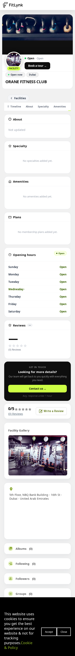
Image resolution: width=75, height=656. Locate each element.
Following (22, 563)
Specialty (43, 106)
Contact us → (37, 388)
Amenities (60, 106)
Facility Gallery (18, 430)
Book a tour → (37, 66)
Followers (22, 578)
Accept (49, 632)
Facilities (20, 98)
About (29, 106)
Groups (21, 593)
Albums (21, 548)
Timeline (15, 106)
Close (64, 632)
